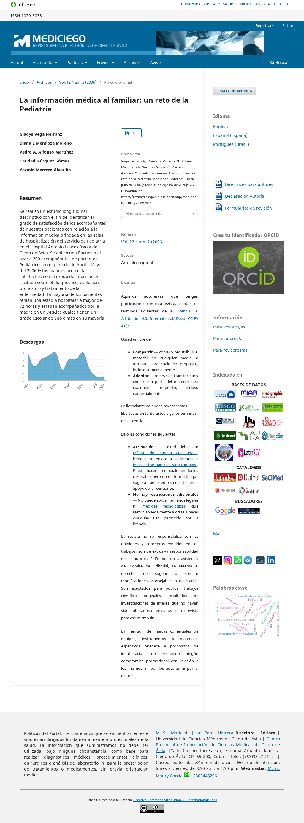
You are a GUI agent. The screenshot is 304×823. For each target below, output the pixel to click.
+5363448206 (204, 776)
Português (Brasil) (231, 144)
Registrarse (266, 25)
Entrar (287, 25)
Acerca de (43, 62)
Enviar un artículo (234, 91)
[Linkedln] (271, 563)
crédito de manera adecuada (165, 452)
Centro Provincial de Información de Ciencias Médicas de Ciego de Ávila (218, 744)
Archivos (132, 62)
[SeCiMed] (272, 480)
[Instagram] (227, 563)
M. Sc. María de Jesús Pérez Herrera (194, 733)
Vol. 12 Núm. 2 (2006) (77, 82)
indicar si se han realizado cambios (165, 464)
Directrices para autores (249, 184)
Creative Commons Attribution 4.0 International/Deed (175, 800)
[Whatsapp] (237, 563)
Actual (17, 62)
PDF (133, 132)
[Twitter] (217, 563)
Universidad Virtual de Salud (207, 4)
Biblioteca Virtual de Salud (263, 4)
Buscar (281, 62)
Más (217, 533)
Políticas (75, 62)
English (220, 126)
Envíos (104, 62)
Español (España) (230, 135)
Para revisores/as (230, 350)
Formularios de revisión (248, 208)
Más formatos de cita (143, 213)
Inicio (24, 82)
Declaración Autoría (244, 196)
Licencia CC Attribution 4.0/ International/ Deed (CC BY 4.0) (159, 318)
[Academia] (260, 563)
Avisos (156, 62)
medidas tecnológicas (166, 506)
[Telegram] (247, 563)
